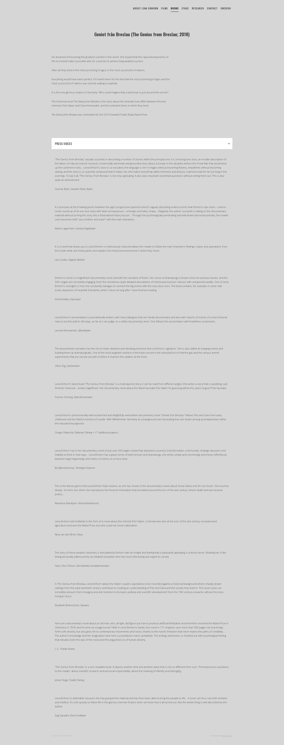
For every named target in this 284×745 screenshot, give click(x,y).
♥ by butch (227, 735)
